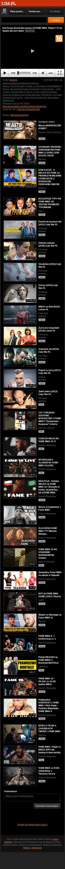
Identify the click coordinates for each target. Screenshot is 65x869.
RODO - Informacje (32, 848)
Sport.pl (13, 80)
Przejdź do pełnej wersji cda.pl (32, 824)
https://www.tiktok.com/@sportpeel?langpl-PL (25, 106)
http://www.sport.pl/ (19, 115)
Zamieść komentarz (47, 806)
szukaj (56, 20)
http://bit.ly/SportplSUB (29, 109)
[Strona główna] (9, 3)
